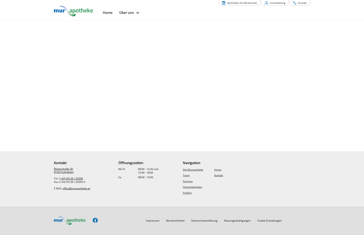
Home (217, 169)
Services (188, 181)
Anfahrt (187, 193)
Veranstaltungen (192, 187)
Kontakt (218, 175)
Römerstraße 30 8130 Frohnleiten (64, 170)
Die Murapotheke (193, 169)
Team (186, 175)
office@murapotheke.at (76, 188)
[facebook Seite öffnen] (95, 221)
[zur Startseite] (76, 11)
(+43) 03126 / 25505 (71, 178)
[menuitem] (107, 12)
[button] (153, 220)
